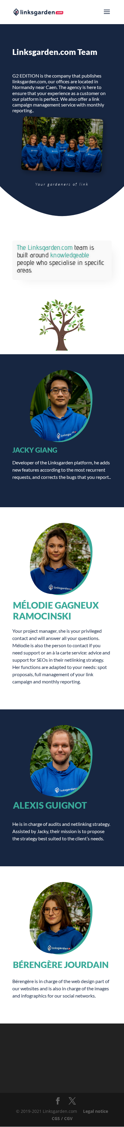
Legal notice (95, 1111)
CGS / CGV (62, 1118)
